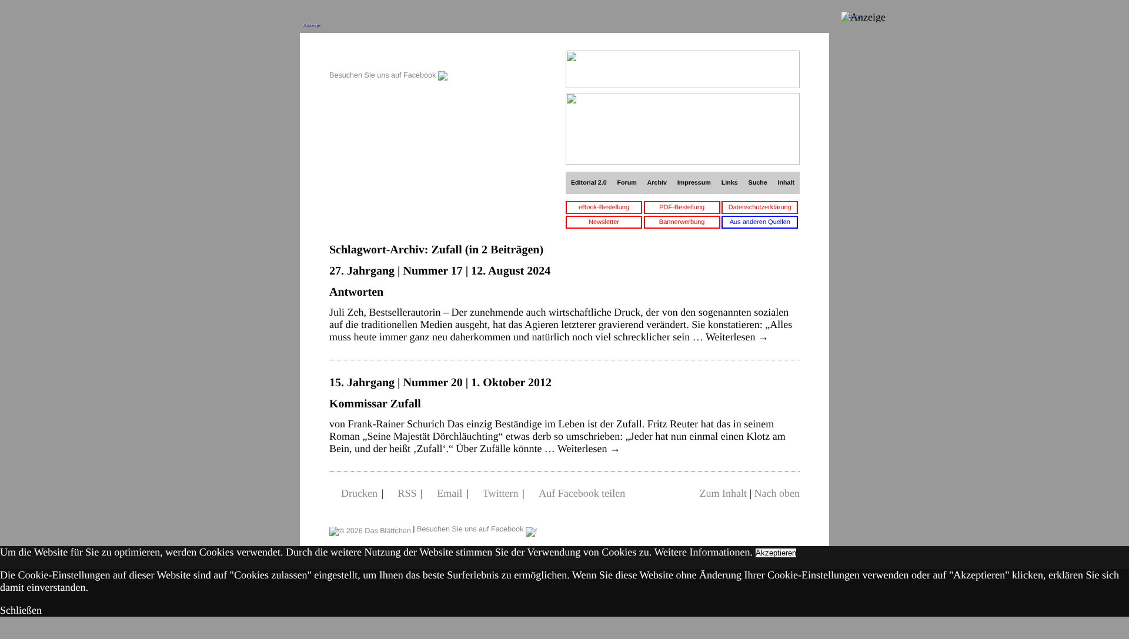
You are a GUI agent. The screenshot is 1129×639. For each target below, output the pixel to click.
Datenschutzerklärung (760, 207)
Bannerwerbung (682, 222)
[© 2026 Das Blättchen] (370, 529)
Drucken (359, 493)
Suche (758, 182)
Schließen (21, 610)
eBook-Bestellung (604, 207)
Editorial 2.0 (589, 182)
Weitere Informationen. (703, 552)
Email (449, 493)
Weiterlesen (737, 337)
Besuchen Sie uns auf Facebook (383, 75)
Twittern (501, 493)
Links (730, 182)
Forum (626, 182)
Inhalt (786, 182)
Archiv (657, 182)
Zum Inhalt (722, 493)
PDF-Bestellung (681, 207)
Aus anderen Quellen (760, 222)
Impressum (694, 182)
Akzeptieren (776, 552)
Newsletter (604, 222)
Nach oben (777, 493)
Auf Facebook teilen (582, 493)
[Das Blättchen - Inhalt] (388, 57)
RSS (407, 493)
